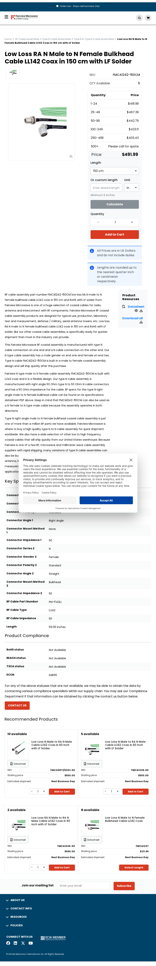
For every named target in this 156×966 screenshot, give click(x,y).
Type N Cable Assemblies (56, 39)
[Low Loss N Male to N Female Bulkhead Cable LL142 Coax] (91, 819)
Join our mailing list (37, 885)
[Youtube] (30, 943)
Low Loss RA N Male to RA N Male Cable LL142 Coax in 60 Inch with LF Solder (50, 821)
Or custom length (104, 180)
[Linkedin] (16, 943)
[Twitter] (23, 943)
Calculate (115, 204)
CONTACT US (17, 705)
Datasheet (136, 306)
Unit (127, 180)
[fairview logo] (24, 17)
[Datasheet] (137, 310)
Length (96, 163)
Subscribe (124, 886)
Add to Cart (114, 234)
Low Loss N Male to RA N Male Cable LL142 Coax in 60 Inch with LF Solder (51, 745)
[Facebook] (8, 943)
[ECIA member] (53, 938)
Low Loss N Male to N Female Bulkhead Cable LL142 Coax (125, 819)
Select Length (133, 867)
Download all (132, 318)
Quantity (97, 214)
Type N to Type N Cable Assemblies (94, 39)
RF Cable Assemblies (27, 39)
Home (8, 39)
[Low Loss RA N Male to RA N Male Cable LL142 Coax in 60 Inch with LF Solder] (18, 819)
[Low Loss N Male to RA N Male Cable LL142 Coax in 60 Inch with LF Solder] (18, 743)
